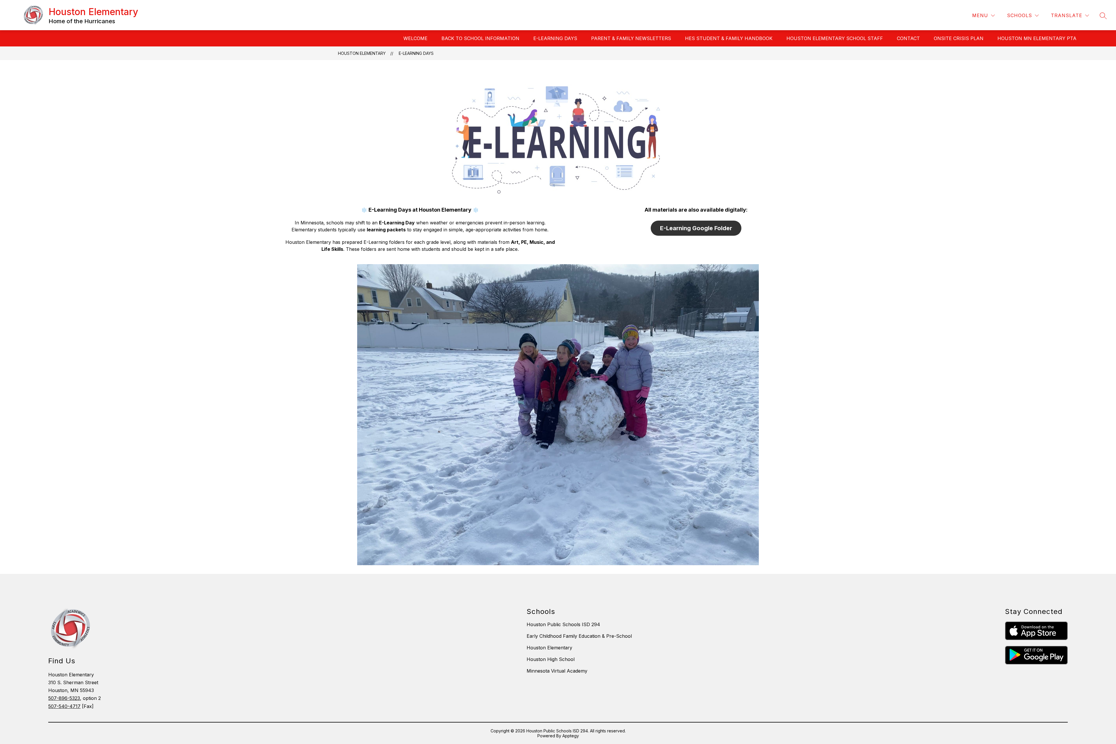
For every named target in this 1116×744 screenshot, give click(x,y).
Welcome (415, 38)
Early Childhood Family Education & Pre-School (579, 636)
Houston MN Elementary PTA (1036, 38)
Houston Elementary (362, 53)
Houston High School (551, 659)
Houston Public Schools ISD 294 (563, 624)
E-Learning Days (555, 38)
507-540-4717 (64, 706)
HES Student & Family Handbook (728, 38)
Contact (908, 38)
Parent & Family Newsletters (631, 38)
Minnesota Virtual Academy (557, 671)
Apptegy (570, 735)
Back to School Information (480, 38)
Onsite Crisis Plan (958, 38)
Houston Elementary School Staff (834, 38)
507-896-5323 (64, 698)
